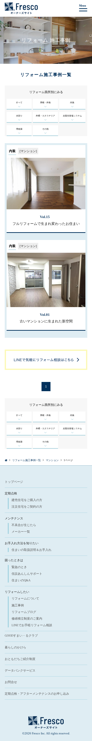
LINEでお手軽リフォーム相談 (32, 625)
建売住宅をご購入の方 (27, 500)
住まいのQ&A (21, 580)
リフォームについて (25, 598)
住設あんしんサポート (27, 573)
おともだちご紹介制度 (20, 659)
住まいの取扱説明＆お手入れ (31, 550)
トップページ (14, 482)
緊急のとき (19, 567)
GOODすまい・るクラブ (21, 635)
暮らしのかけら (15, 647)
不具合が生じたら (24, 525)
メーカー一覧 (21, 531)
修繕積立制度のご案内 (27, 618)
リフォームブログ (24, 612)
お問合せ (11, 682)
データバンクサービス (20, 670)
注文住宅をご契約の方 (27, 506)
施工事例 (18, 605)
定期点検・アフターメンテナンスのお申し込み (37, 693)
